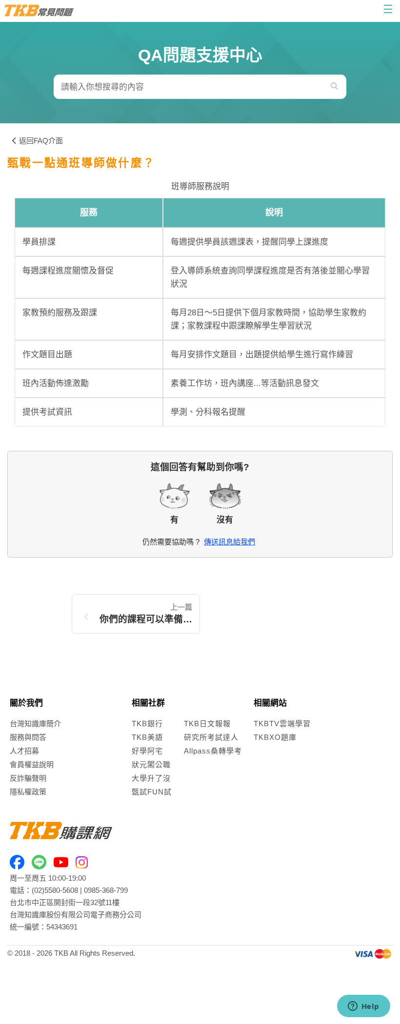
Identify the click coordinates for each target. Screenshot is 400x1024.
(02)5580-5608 (55, 890)
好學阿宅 (147, 751)
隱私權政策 (28, 792)
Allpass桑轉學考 (213, 751)
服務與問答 (28, 737)
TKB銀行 (147, 723)
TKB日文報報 (207, 723)
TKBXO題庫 (275, 737)
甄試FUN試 (152, 792)
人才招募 (24, 751)
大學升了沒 (151, 778)
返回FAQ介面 (41, 140)
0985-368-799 (106, 890)
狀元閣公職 (151, 764)
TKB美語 (147, 737)
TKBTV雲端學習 (282, 723)
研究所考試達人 (211, 737)
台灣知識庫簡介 (35, 723)
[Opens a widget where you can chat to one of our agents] (363, 1007)
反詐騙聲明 (28, 778)
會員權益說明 (32, 764)
